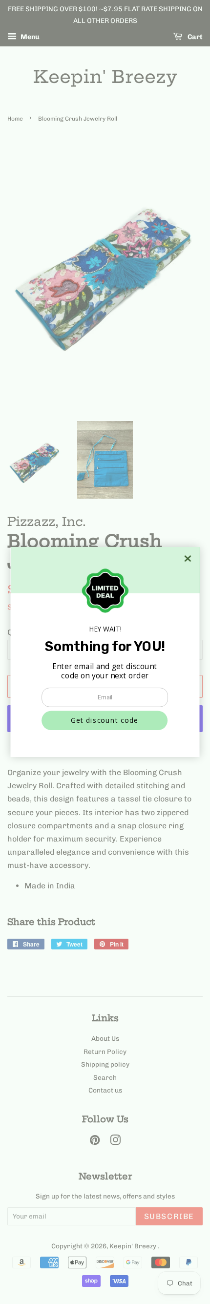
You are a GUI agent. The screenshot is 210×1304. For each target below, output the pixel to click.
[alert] (105, 652)
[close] (188, 558)
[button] (105, 720)
